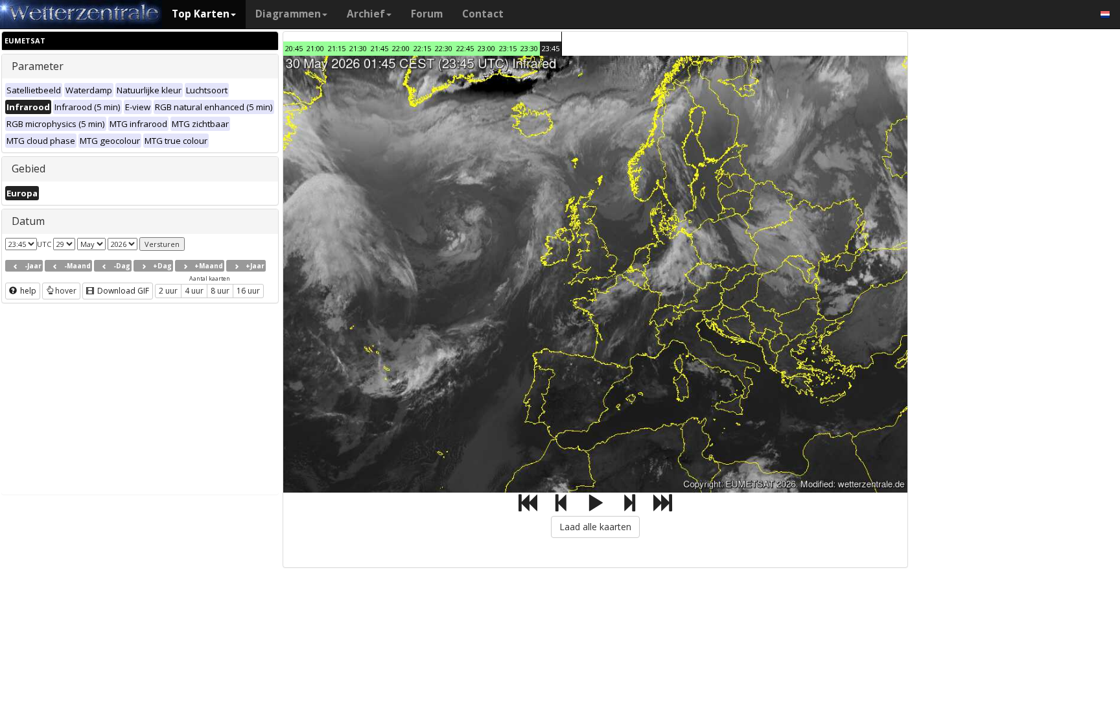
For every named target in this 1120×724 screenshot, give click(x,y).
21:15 (336, 48)
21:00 (315, 48)
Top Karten (200, 14)
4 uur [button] (194, 290)
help (27, 290)
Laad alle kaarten (595, 526)
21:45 (379, 48)
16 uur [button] (248, 290)
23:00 (486, 48)
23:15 (508, 48)
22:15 (422, 48)
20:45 (294, 48)
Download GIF (122, 290)
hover (65, 290)
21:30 (358, 48)
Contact (483, 14)
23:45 (550, 48)
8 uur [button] (220, 290)
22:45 (465, 48)
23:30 (529, 48)
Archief (366, 14)
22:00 (401, 48)
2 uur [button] (168, 290)
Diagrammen (288, 14)
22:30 (443, 48)
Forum (427, 14)
